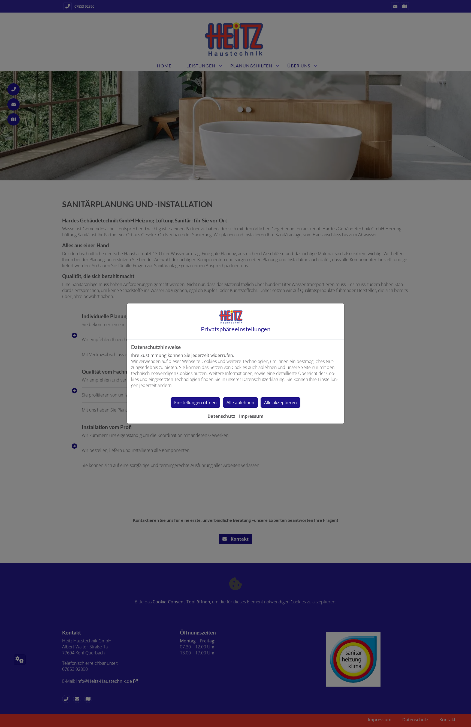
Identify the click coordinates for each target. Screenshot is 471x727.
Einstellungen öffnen (195, 403)
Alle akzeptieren (280, 403)
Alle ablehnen (240, 403)
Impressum (251, 416)
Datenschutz (221, 416)
